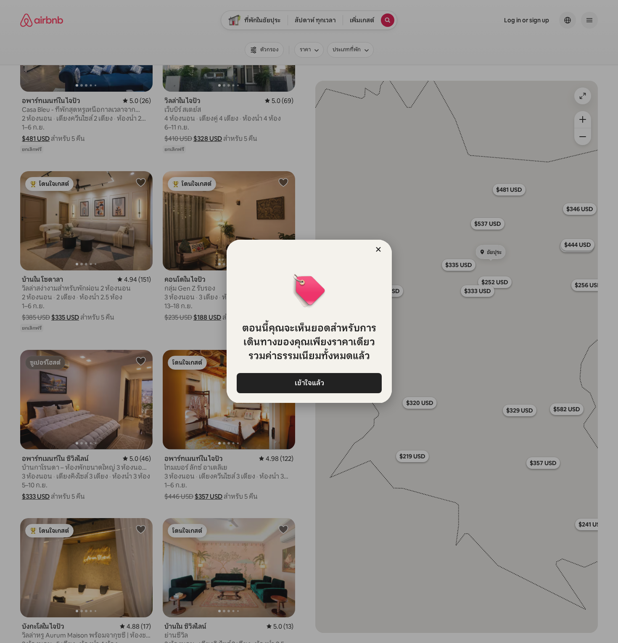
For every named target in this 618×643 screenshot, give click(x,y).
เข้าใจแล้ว (309, 382)
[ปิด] (378, 249)
